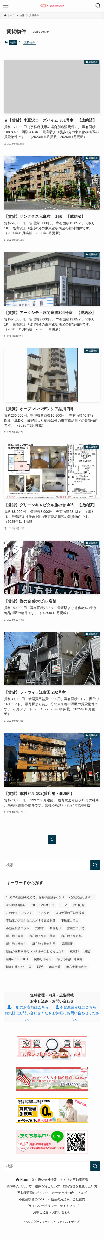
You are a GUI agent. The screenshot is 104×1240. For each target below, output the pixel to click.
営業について (75, 928)
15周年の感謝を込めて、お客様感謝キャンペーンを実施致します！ (50, 897)
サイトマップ (69, 1206)
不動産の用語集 (59, 1199)
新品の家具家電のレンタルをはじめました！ (35, 951)
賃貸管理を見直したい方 (80, 1186)
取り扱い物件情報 (44, 1180)
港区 (87, 951)
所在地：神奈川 (16, 943)
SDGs (63, 905)
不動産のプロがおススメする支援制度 (30, 920)
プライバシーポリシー (41, 1206)
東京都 (74, 951)
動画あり (55, 928)
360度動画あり (16, 905)
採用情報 (67, 943)
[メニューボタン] (6, 6)
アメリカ (44, 912)
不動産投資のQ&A (32, 1199)
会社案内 (79, 1199)
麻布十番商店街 (76, 967)
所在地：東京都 (71, 936)
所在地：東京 (14, 936)
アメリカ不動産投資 (74, 1180)
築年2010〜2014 (17, 959)
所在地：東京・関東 (42, 936)
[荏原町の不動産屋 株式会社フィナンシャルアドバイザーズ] (52, 6)
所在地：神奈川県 (43, 943)
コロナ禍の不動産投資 (69, 912)
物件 (13, 42)
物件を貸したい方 (47, 1186)
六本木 (39, 928)
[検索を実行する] (95, 865)
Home (24, 1180)
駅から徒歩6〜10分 (18, 967)
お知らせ (79, 905)
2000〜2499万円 (42, 905)
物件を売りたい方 (19, 1186)
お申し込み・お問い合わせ (52, 1212)
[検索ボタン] (98, 6)
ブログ (82, 1193)
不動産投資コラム (17, 928)
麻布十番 (54, 967)
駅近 (40, 967)
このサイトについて (19, 912)
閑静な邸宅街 (43, 959)
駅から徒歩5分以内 (69, 959)
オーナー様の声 (63, 1193)
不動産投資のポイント (33, 1193)
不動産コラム (70, 920)
